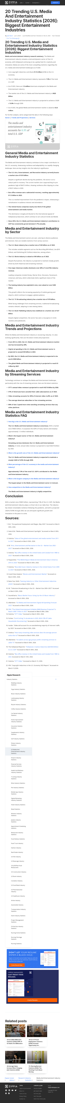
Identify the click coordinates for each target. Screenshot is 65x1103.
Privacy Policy (22, 1096)
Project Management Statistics (17, 921)
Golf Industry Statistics (17, 739)
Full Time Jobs (37, 1093)
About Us (21, 1091)
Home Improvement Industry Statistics (17, 721)
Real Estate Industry (17, 852)
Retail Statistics (15, 809)
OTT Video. (18, 614)
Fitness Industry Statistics (16, 744)
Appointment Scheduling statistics (18, 827)
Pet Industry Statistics (17, 787)
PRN (9, 609)
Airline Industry (15, 900)
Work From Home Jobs (40, 1099)
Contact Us (22, 1099)
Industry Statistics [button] (12, 679)
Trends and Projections (19, 118)
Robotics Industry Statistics (16, 814)
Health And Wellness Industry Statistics (17, 771)
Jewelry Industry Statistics (16, 821)
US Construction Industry (18, 872)
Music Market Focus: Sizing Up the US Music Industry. (36, 595)
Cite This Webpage (12, 38)
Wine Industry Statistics (18, 783)
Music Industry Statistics (18, 694)
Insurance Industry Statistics (16, 727)
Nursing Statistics (16, 943)
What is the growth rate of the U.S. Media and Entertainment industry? (33, 453)
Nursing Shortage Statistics (16, 938)
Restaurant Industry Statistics (17, 833)
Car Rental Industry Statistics (17, 714)
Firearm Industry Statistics (16, 759)
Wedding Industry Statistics (16, 684)
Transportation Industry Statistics (18, 910)
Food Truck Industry (17, 843)
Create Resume (33, 1000)
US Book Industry (16, 876)
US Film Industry (16, 857)
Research (21, 1078)
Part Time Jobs (37, 1096)
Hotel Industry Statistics (18, 805)
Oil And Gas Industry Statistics (17, 927)
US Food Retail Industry (18, 885)
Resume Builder (38, 1088)
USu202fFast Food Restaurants (16, 866)
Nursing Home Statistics (18, 933)
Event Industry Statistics (18, 916)
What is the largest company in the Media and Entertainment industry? (33, 479)
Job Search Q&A (38, 1091)
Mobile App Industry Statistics (17, 793)
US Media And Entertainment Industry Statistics (18, 751)
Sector (7, 118)
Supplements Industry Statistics (17, 733)
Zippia (47, 5)
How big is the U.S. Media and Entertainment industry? (27, 421)
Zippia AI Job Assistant (25, 1088)
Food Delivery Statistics (18, 839)
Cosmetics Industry (16, 881)
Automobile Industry (17, 905)
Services (32, 118)
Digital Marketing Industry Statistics (16, 799)
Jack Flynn (10, 36)
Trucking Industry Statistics (16, 778)
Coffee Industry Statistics (18, 709)
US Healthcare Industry (18, 896)
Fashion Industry (16, 848)
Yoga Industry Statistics (18, 689)
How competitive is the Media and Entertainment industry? (29, 487)
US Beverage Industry (17, 861)
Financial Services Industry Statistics (16, 765)
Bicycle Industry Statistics (18, 704)
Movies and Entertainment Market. (35, 574)
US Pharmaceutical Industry (16, 890)
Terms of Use (22, 1093)
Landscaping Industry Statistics (17, 699)
